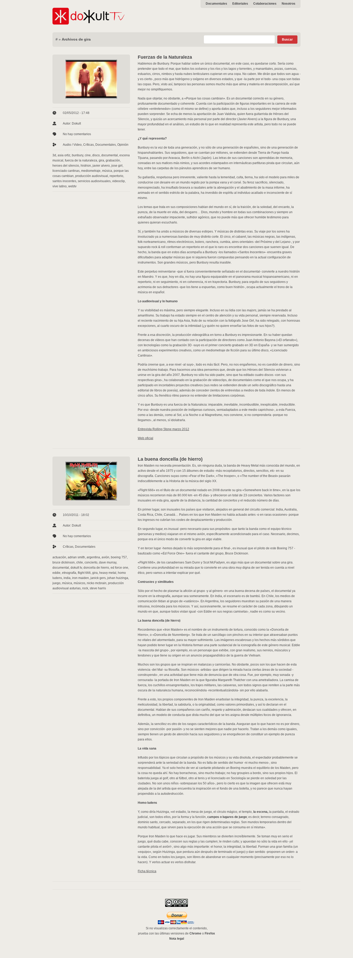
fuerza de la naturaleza (81, 160)
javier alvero (101, 165)
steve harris (98, 588)
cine (88, 155)
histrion (86, 165)
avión (105, 557)
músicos (79, 583)
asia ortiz (64, 155)
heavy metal (107, 573)
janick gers (98, 578)
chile (79, 562)
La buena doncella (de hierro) (170, 459)
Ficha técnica (147, 871)
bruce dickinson (63, 562)
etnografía (69, 573)
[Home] (88, 23)
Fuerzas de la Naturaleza (165, 57)
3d (54, 155)
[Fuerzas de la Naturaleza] (91, 79)
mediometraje (91, 171)
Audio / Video (72, 144)
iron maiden (80, 578)
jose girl (116, 165)
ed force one (119, 567)
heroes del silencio (65, 165)
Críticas (88, 144)
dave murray (107, 562)
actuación (59, 557)
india (67, 578)
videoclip (118, 181)
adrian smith (76, 557)
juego (56, 583)
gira (101, 160)
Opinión (122, 144)
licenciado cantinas (66, 171)
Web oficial (145, 438)
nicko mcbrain (96, 583)
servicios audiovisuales (94, 181)
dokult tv (76, 567)
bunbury (77, 155)
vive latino (59, 186)
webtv (72, 186)
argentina (93, 557)
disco (96, 155)
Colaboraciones (265, 3)
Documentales (216, 3)
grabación (113, 160)
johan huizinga (117, 578)
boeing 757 (119, 557)
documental (109, 155)
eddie (56, 573)
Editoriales (240, 3)
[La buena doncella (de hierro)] (91, 481)
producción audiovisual (91, 176)
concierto (91, 562)
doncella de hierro (96, 567)
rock (85, 588)
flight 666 (84, 573)
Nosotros (288, 3)
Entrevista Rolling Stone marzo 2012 (163, 429)
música (107, 171)
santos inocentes (64, 181)
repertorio (116, 176)
